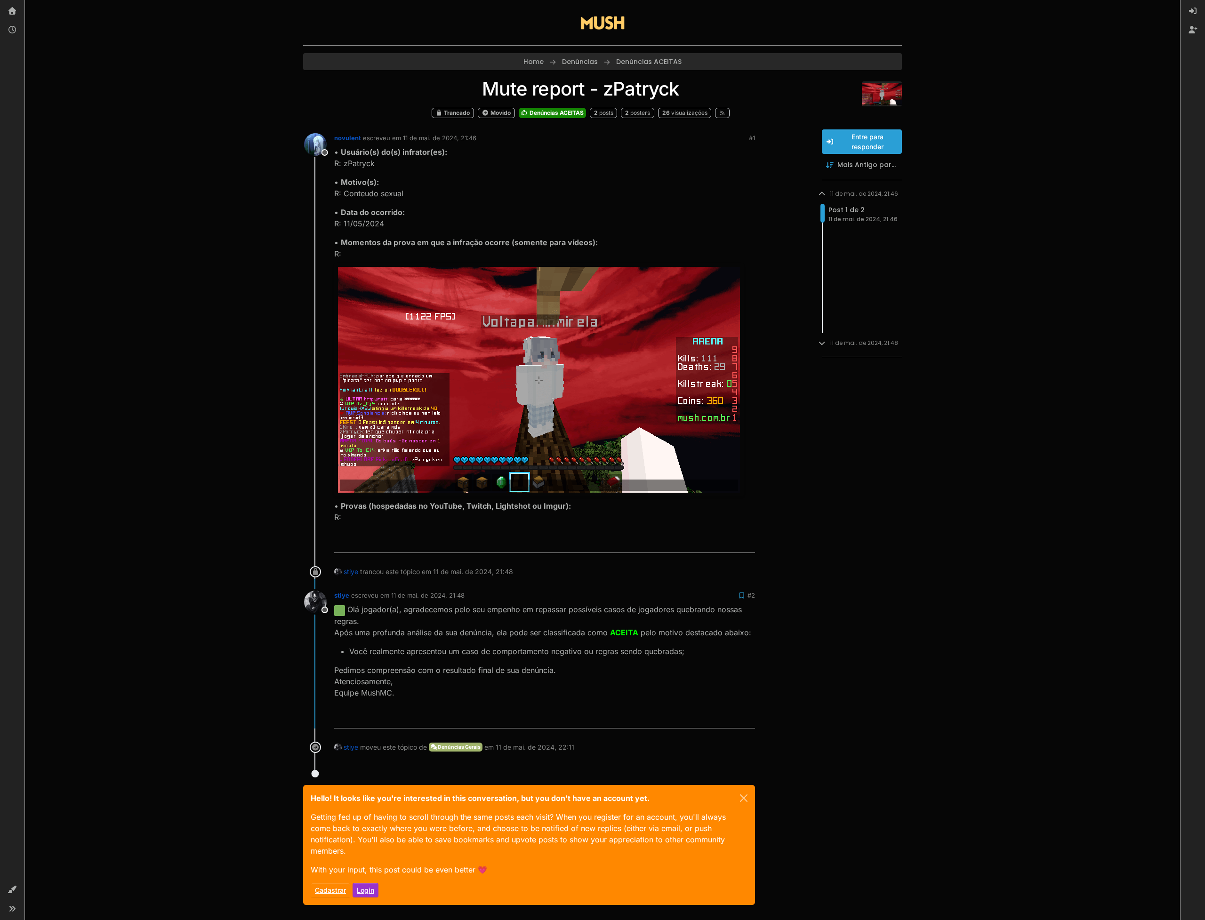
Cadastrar (330, 890)
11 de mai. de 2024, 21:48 (428, 595)
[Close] (743, 798)
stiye (351, 572)
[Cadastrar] (1192, 30)
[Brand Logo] (602, 22)
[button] (12, 889)
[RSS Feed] (722, 113)
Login (365, 890)
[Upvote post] (713, 541)
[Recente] (12, 30)
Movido (500, 112)
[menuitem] (1192, 11)
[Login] (1192, 11)
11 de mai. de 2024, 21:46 (439, 138)
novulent (347, 138)
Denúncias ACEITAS (556, 112)
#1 (752, 138)
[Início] (12, 11)
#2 (751, 595)
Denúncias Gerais (459, 747)
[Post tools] (747, 541)
